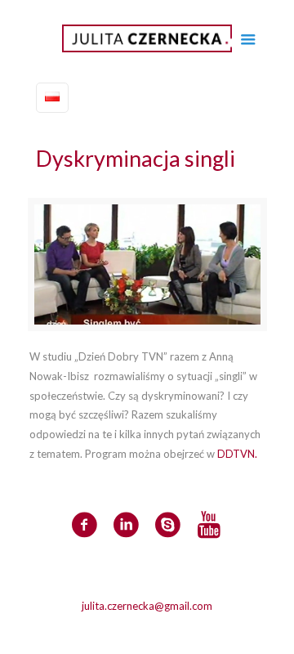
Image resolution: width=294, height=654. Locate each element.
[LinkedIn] (158, 628)
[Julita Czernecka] (147, 36)
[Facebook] (136, 628)
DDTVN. (237, 453)
